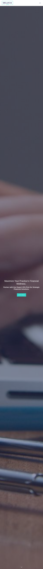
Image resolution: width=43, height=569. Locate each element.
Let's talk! (21, 294)
